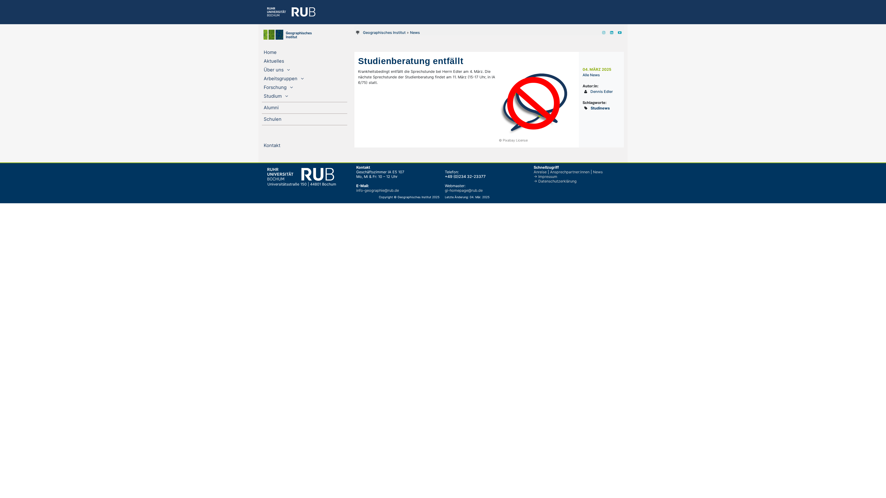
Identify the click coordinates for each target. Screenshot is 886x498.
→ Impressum (545, 176)
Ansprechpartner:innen (570, 172)
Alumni (280, 107)
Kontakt (281, 145)
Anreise (540, 172)
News (415, 32)
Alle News (591, 75)
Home (279, 52)
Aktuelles (283, 61)
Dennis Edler (601, 91)
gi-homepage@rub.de (464, 190)
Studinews (600, 108)
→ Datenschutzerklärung (555, 181)
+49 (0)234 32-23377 (465, 176)
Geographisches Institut (384, 32)
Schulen (282, 119)
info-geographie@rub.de (377, 190)
